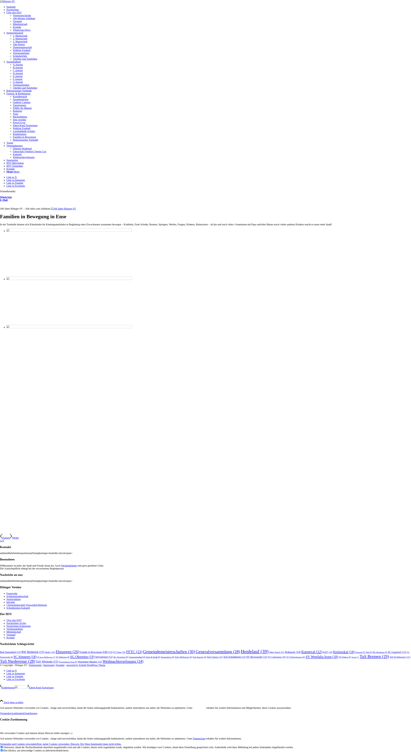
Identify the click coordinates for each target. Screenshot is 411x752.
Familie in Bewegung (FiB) (96, 652)
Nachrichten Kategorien (18, 626)
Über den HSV (14, 620)
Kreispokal (344, 652)
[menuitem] (208, 6)
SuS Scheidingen (234, 657)
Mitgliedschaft (13, 631)
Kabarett (293, 652)
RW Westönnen (380, 652)
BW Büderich (32, 652)
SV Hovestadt (256, 656)
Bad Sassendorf (10, 652)
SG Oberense (82, 657)
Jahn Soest (276, 652)
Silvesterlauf (104, 657)
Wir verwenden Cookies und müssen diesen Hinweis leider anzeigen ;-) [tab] (36, 733)
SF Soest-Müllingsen (46, 657)
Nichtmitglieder (69, 565)
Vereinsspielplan (14, 629)
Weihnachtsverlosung (123, 661)
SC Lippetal (397, 652)
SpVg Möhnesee (183, 657)
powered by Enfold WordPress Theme (85, 665)
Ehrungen (67, 651)
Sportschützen (13, 599)
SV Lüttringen (277, 657)
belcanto (10, 602)
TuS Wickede (47, 661)
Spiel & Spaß (153, 657)
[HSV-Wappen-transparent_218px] (7, 1)
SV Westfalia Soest (322, 656)
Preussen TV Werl (363, 652)
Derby (50, 652)
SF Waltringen (63, 657)
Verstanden (5, 713)
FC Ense (119, 652)
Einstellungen (30, 713)
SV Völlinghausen (295, 657)
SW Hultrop (345, 657)
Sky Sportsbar (120, 657)
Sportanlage (167, 657)
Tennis (355, 657)
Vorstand (10, 634)
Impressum (48, 665)
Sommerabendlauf (137, 657)
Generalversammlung (218, 651)
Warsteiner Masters (90, 661)
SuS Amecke (199, 657)
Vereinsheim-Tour (68, 662)
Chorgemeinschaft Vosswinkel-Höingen (26, 605)
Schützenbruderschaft (17, 596)
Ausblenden (17, 713)
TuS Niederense (17, 661)
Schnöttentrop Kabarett (18, 608)
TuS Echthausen (400, 657)
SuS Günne (215, 657)
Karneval (311, 652)
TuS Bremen (374, 656)
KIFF (327, 652)
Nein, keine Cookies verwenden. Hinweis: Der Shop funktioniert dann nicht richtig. (79, 744)
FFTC (134, 652)
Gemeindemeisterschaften (169, 651)
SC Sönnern (25, 656)
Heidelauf (255, 651)
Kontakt (10, 637)
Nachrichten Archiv (16, 623)
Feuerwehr (11, 593)
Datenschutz (35, 665)
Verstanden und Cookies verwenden (18, 744)
